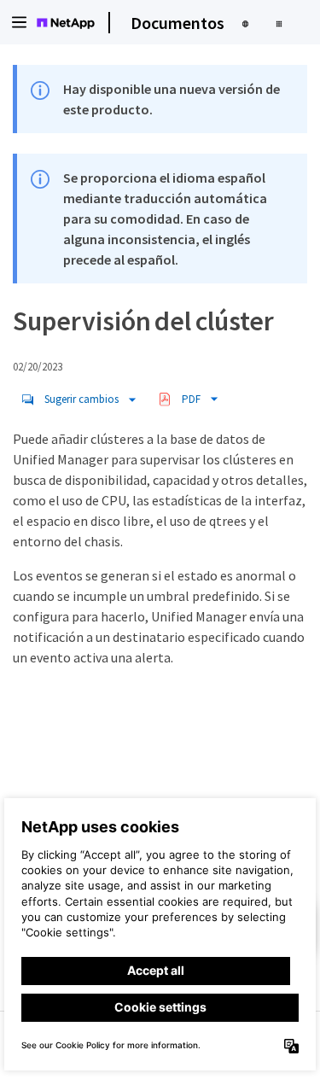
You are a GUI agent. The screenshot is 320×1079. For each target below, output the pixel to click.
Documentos (177, 22)
